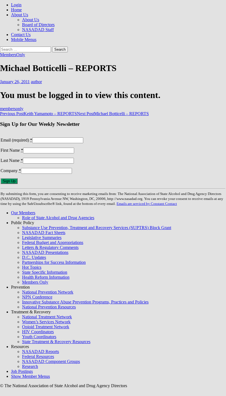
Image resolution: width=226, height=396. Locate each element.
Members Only (35, 282)
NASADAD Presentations (45, 252)
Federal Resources (38, 356)
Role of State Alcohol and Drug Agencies (58, 217)
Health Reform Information (45, 277)
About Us (19, 14)
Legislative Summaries (41, 237)
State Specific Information (44, 272)
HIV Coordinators (38, 331)
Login (16, 4)
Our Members (23, 212)
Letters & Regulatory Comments (50, 247)
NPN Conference (37, 297)
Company (11, 170)
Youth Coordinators (39, 336)
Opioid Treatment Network (45, 326)
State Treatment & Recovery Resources (56, 341)
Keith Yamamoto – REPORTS (38, 113)
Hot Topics (31, 267)
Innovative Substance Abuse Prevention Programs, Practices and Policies (85, 302)
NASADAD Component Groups (51, 361)
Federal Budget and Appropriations (52, 242)
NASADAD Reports (40, 351)
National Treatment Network (47, 316)
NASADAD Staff (38, 29)
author (36, 81)
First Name (12, 150)
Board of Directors (38, 24)
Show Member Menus (30, 376)
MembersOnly (12, 54)
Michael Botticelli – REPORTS (113, 113)
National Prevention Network (47, 292)
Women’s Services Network (46, 321)
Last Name (12, 160)
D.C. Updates (34, 257)
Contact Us (21, 34)
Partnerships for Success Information (54, 262)
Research (30, 366)
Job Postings (22, 371)
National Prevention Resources (49, 307)
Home (16, 9)
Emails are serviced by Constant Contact (147, 204)
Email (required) (16, 140)
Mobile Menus (23, 39)
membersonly (11, 108)
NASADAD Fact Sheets (43, 232)
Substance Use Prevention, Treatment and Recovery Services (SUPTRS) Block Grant (96, 227)
